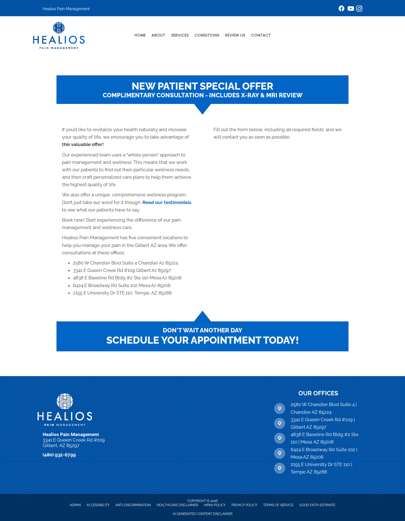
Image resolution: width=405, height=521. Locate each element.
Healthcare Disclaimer (177, 505)
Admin (75, 505)
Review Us (235, 35)
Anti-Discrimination (133, 505)
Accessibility (98, 505)
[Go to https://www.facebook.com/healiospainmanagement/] (342, 9)
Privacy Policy (244, 505)
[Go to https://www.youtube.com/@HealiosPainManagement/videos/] (350, 9)
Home (140, 35)
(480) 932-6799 (59, 454)
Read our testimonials (166, 202)
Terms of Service (278, 505)
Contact (261, 35)
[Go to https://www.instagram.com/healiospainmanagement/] (359, 9)
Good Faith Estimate (317, 505)
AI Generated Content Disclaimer (203, 514)
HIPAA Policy (215, 505)
